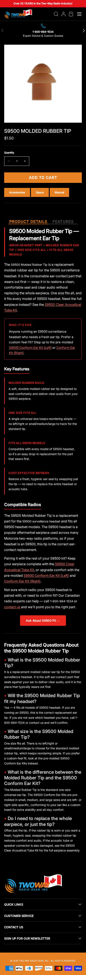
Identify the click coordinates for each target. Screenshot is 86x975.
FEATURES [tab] (63, 221)
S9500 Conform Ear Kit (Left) (30, 348)
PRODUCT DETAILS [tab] (28, 221)
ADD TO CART (43, 177)
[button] (71, 14)
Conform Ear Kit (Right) (22, 581)
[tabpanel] (43, 542)
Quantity (9, 152)
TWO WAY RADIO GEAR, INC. (34, 960)
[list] (43, 83)
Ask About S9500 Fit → (43, 620)
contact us (12, 607)
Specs (40, 192)
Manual (59, 192)
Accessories (17, 192)
